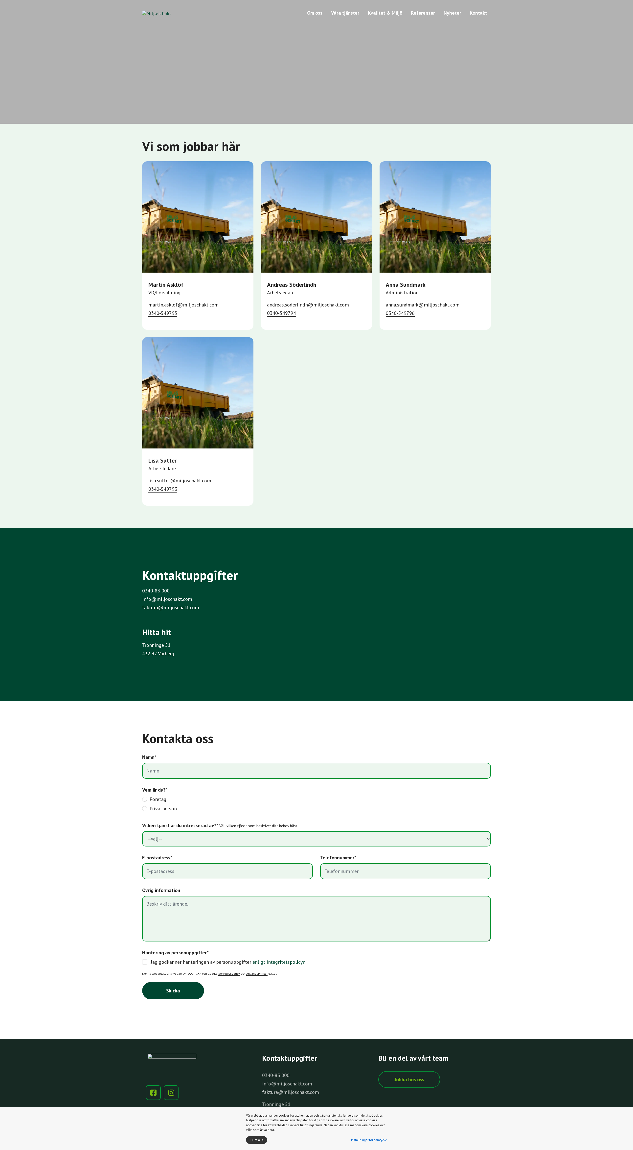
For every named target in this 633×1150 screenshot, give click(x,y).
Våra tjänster (345, 13)
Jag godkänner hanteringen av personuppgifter (228, 962)
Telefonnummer (338, 857)
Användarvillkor (257, 973)
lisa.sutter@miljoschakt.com (179, 480)
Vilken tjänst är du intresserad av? (219, 825)
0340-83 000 (156, 590)
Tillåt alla (257, 1140)
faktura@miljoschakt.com (170, 607)
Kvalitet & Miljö (385, 13)
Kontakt (478, 13)
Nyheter (452, 13)
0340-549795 (162, 313)
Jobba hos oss (409, 1079)
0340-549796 (400, 313)
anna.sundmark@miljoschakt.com (422, 305)
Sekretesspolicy (229, 973)
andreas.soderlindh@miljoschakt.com (308, 305)
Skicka (173, 990)
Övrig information (161, 890)
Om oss (314, 13)
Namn (149, 757)
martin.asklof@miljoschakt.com (183, 305)
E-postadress (157, 857)
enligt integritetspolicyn (278, 962)
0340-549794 (281, 313)
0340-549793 (162, 489)
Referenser (423, 13)
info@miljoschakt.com (167, 599)
